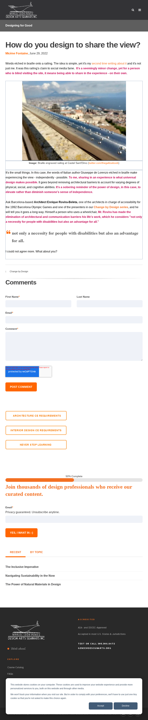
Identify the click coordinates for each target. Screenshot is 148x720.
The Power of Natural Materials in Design (33, 584)
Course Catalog (15, 667)
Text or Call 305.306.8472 (96, 644)
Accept (100, 706)
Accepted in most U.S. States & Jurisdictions (101, 634)
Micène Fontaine (16, 53)
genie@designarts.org (94, 648)
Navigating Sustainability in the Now (30, 575)
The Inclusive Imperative (22, 566)
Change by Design (19, 271)
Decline (125, 706)
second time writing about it (109, 63)
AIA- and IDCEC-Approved (92, 627)
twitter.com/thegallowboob (103, 163)
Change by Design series (111, 207)
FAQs (10, 673)
